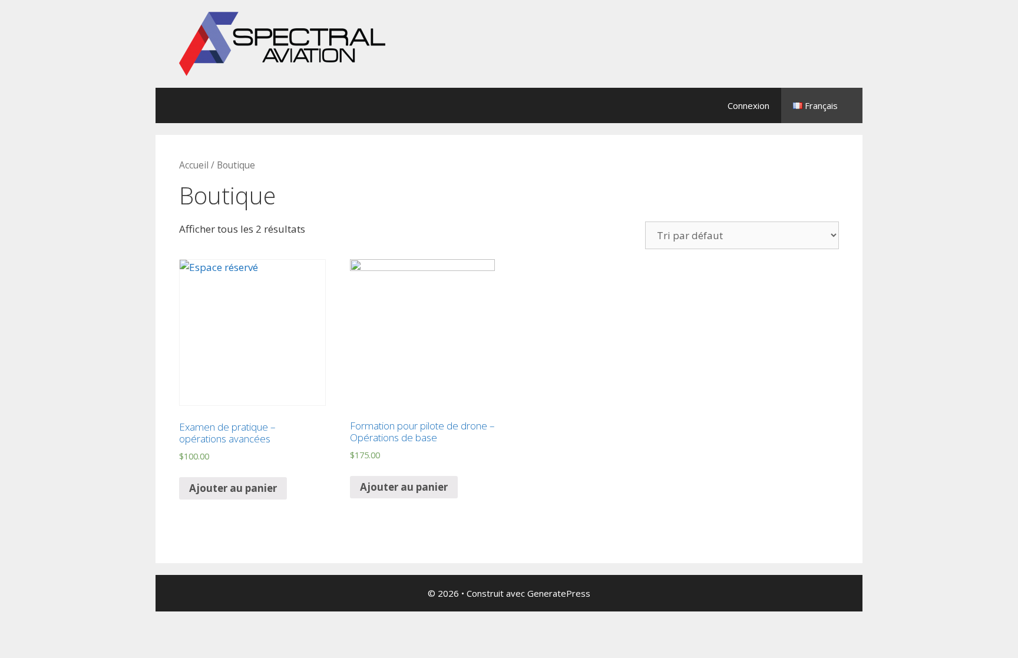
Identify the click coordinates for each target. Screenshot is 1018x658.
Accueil (194, 164)
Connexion (748, 105)
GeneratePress (558, 593)
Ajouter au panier (233, 488)
